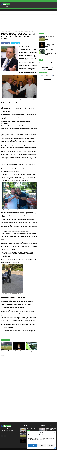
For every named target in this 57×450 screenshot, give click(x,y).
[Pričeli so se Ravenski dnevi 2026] (23, 430)
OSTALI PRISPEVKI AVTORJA (15, 339)
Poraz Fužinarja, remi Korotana (6, 350)
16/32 (53, 77)
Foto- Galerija (33, 9)
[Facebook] (53, 1)
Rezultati (50, 69)
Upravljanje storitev (34, 442)
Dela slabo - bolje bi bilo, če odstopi (47, 67)
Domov (2, 31)
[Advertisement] (28, 21)
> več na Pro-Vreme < (47, 79)
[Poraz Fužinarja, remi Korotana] (6, 346)
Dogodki (41, 9)
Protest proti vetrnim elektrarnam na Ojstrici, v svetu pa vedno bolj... (51, 429)
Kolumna (4, 12)
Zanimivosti (25, 9)
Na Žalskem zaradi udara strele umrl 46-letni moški (49, 44)
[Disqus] (19, 374)
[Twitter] (55, 1)
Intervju (47, 9)
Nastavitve (51, 445)
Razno (2, 349)
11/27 (42, 77)
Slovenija (18, 9)
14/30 (47, 77)
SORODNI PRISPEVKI (5, 339)
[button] (54, 432)
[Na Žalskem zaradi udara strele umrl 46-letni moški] (19, 346)
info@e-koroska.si (11, 432)
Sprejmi (32, 445)
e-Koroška (4, 9)
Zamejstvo (11, 9)
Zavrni (42, 445)
